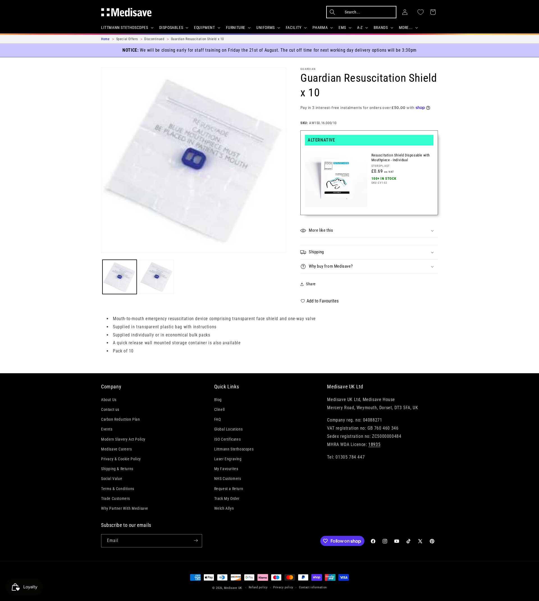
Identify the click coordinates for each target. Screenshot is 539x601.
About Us (109, 399)
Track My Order (226, 498)
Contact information (313, 587)
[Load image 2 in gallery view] (157, 277)
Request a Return (228, 488)
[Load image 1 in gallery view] (119, 277)
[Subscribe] (195, 540)
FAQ (217, 419)
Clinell (219, 409)
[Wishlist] (420, 12)
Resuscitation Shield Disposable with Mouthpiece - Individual (400, 157)
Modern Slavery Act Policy (123, 439)
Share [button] (311, 284)
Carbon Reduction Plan (120, 419)
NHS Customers (227, 478)
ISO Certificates (227, 439)
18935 (374, 444)
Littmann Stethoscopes (234, 449)
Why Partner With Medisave (124, 508)
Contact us (110, 409)
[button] (127, 27)
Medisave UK (233, 588)
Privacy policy (283, 587)
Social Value (111, 478)
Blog (218, 399)
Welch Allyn (224, 508)
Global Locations (228, 429)
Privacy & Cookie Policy (121, 459)
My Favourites (226, 468)
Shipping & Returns (117, 468)
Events (107, 429)
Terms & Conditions (117, 488)
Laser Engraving (228, 459)
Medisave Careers (116, 449)
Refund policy (258, 587)
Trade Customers (115, 498)
